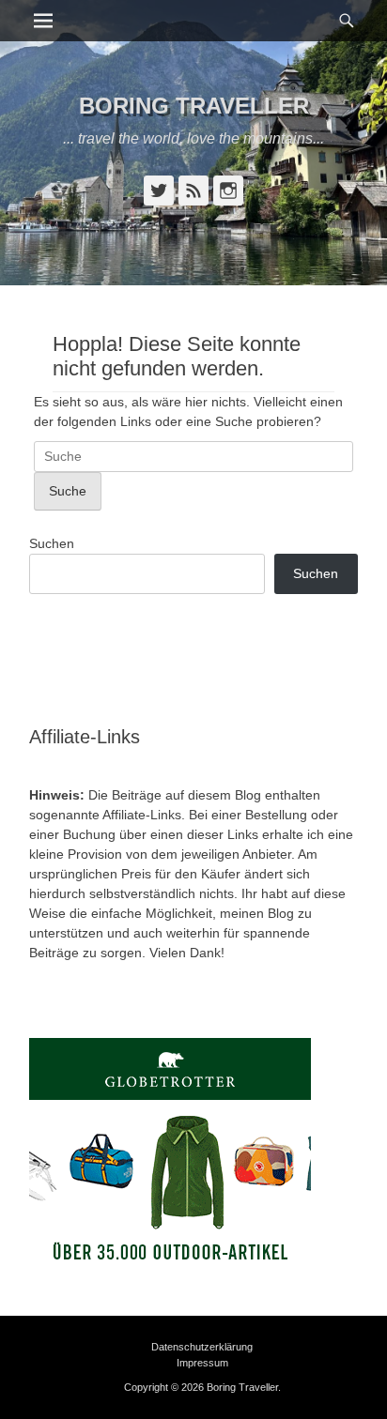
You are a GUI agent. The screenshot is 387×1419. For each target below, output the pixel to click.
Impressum (202, 1362)
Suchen (51, 543)
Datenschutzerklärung (202, 1346)
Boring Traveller (194, 105)
